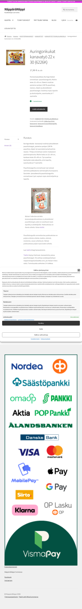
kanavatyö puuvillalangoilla (47, 124)
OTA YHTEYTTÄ (9, 28)
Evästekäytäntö (35, 339)
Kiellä (41, 329)
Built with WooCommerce (28, 597)
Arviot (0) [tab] (7, 145)
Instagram (8, 580)
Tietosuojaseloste (45, 339)
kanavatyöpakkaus (36, 126)
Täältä (25, 255)
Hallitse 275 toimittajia (10, 319)
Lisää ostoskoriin (38, 109)
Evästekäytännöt (10, 567)
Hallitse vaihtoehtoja (41, 335)
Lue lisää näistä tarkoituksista (26, 319)
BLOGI (54, 20)
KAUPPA (7, 20)
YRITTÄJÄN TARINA (41, 20)
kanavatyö (33, 124)
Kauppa (15, 36)
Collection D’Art (49, 121)
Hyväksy (41, 323)
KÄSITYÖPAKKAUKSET (26, 36)
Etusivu (9, 36)
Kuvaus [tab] (7, 139)
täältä (28, 250)
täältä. (42, 227)
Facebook (7, 577)
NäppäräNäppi (14, 9)
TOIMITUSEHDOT (23, 20)
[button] (79, 270)
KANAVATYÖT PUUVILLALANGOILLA (55, 36)
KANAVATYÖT (39, 36)
